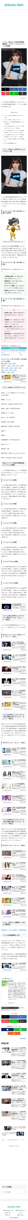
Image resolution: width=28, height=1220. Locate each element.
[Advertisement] (14, 26)
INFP (14, 363)
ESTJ (11, 370)
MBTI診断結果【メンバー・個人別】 (10, 1007)
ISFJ (17, 365)
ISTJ (7, 370)
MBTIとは (7, 1215)
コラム (20, 354)
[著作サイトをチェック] (9, 1003)
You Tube (19, 457)
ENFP (22, 365)
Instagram (8, 457)
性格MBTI (11, 981)
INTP (10, 363)
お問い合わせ (20, 1215)
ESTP (15, 368)
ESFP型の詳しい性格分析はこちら (11, 345)
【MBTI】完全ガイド (20, 1210)
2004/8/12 (11, 404)
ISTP (20, 368)
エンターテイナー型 (12, 1010)
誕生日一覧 (7, 1212)
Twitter (14, 457)
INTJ (13, 372)
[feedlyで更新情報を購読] (11, 1003)
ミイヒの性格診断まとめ (10, 143)
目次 (12, 112)
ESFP (9, 365)
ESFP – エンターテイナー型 (17, 453)
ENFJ (2, 370)
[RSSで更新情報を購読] (14, 1003)
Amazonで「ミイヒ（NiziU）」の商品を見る (13, 930)
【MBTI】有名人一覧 (7, 1210)
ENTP (6, 368)
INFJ (15, 370)
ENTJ (13, 365)
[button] (22, 93)
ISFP (8, 372)
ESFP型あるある (5, 354)
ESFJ (11, 368)
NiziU (4, 1010)
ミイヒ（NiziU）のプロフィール (12, 119)
